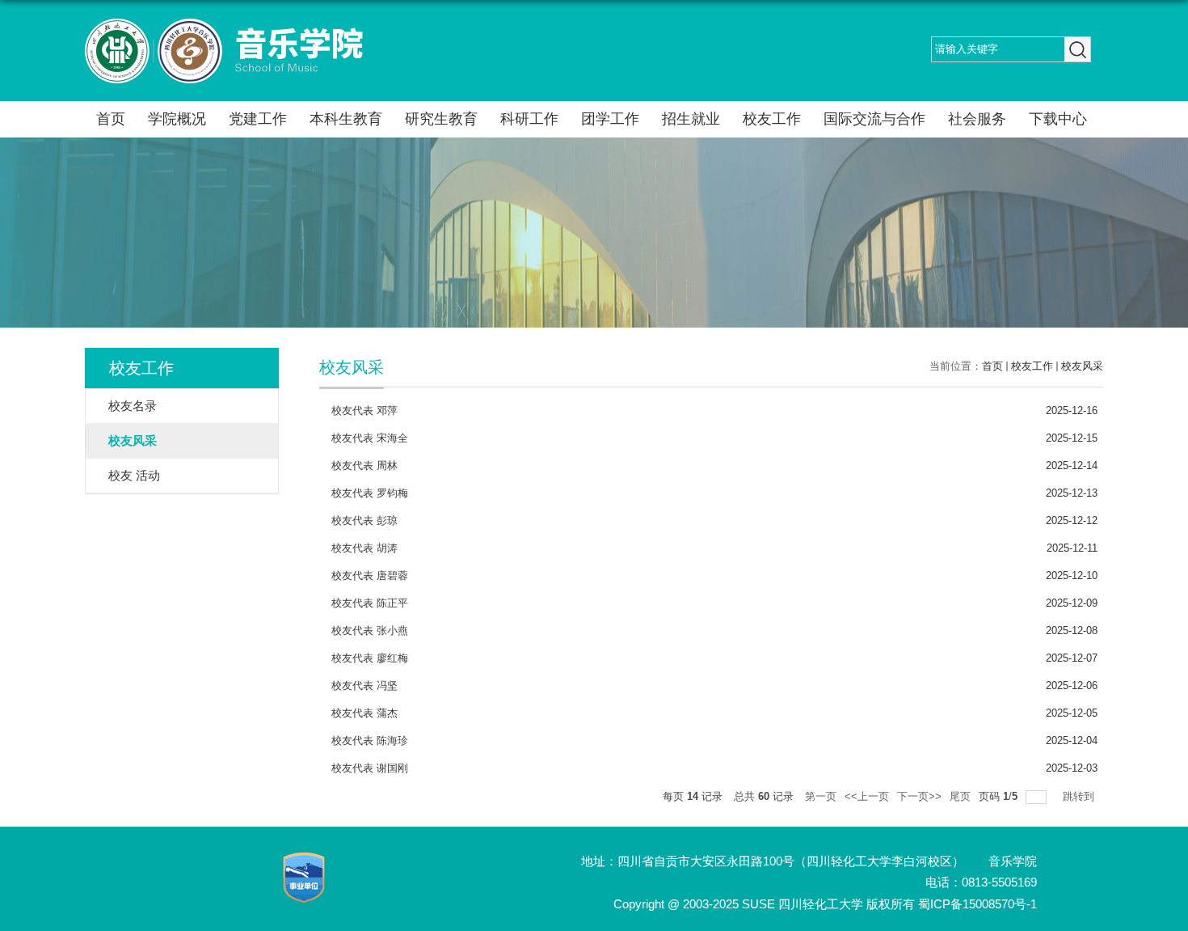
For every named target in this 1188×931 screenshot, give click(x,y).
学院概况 (177, 119)
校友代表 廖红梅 (369, 658)
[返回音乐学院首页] (224, 24)
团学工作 (610, 119)
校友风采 (1082, 366)
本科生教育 (346, 119)
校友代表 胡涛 (364, 548)
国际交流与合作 (874, 119)
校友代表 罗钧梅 (369, 493)
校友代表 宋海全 (369, 438)
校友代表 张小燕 (369, 630)
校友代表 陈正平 (369, 603)
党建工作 (258, 119)
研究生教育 (441, 119)
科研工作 (529, 119)
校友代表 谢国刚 (369, 768)
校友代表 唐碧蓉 (369, 575)
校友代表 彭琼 (364, 520)
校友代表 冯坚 (364, 685)
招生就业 (691, 119)
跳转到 (1080, 796)
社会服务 (977, 119)
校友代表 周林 (364, 465)
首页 (110, 119)
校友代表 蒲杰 (364, 713)
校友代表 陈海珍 (369, 740)
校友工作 (772, 119)
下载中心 (1058, 119)
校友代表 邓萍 (364, 410)
